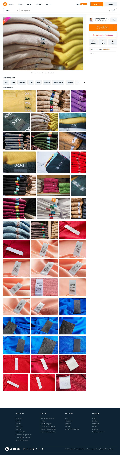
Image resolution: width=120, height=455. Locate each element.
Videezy (18, 424)
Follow (113, 21)
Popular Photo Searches (48, 429)
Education (19, 429)
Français (95, 429)
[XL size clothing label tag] (16, 230)
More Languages (97, 432)
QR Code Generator (22, 440)
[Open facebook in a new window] (24, 449)
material (47, 82)
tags (6, 82)
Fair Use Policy (109, 449)
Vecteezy (18, 421)
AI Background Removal (23, 437)
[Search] (109, 10)
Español (94, 421)
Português (95, 424)
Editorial (38, 4)
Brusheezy (19, 418)
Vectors (10, 4)
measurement (58, 82)
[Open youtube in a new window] (42, 449)
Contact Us (68, 421)
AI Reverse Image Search (24, 435)
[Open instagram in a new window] (27, 449)
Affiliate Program (46, 424)
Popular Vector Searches (48, 426)
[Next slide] (83, 82)
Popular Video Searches (48, 432)
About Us (68, 424)
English (94, 418)
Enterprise (19, 426)
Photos (20, 4)
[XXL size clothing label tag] (19, 101)
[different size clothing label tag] (53, 208)
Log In (110, 4)
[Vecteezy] (5, 4)
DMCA (43, 421)
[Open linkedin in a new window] (30, 449)
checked (70, 82)
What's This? (106, 49)
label (30, 82)
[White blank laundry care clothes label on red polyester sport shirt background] (72, 364)
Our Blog (68, 426)
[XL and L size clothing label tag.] (78, 208)
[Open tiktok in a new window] (36, 449)
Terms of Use (90, 449)
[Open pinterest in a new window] (33, 449)
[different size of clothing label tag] (19, 208)
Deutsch (95, 426)
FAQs (66, 418)
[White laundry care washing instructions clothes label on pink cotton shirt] (44, 249)
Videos (29, 4)
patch (79, 82)
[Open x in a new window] (39, 449)
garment (22, 82)
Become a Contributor (72, 429)
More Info (93, 54)
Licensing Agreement (47, 418)
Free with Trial (103, 28)
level (38, 82)
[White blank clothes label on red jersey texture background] (72, 230)
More (47, 4)
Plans (77, 4)
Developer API (20, 432)
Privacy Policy (100, 449)
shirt (13, 82)
